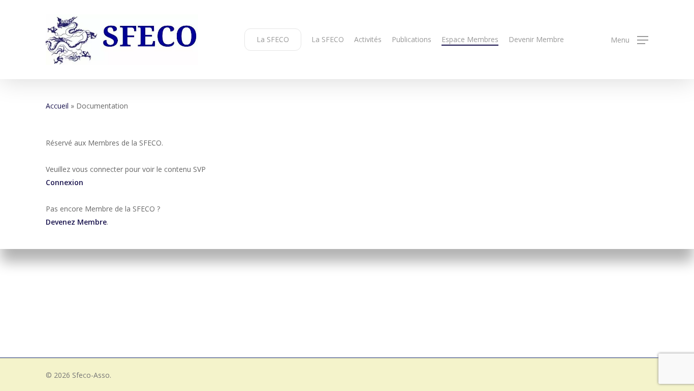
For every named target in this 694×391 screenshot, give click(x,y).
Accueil (57, 106)
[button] (629, 39)
